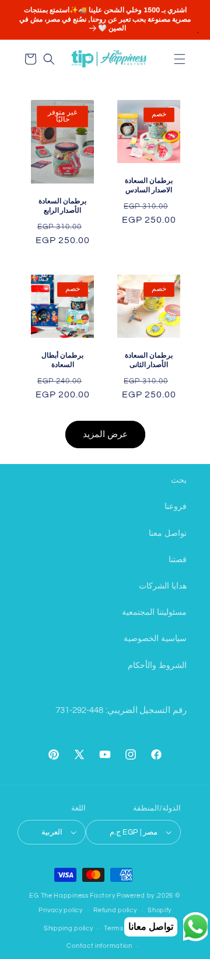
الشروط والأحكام (157, 666)
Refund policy (114, 910)
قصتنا (178, 560)
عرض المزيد (105, 434)
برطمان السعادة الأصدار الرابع (62, 205)
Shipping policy (68, 928)
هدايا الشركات (163, 586)
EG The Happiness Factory (73, 895)
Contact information (99, 946)
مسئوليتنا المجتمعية (154, 612)
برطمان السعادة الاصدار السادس (149, 185)
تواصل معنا (168, 533)
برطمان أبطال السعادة (62, 360)
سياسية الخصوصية (155, 639)
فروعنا (175, 507)
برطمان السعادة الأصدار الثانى (149, 360)
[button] (179, 59)
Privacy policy (60, 910)
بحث (179, 480)
